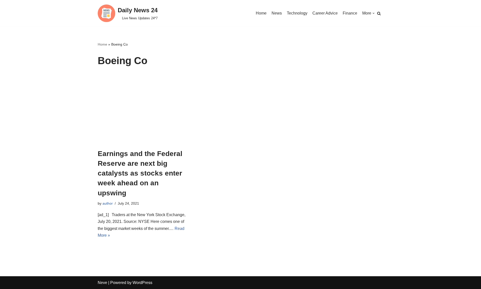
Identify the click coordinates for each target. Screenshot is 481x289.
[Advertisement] (240, 111)
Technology (297, 13)
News (277, 13)
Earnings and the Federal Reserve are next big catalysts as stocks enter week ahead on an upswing (140, 173)
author (107, 203)
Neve (102, 282)
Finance (350, 13)
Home (261, 13)
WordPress (142, 282)
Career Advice (325, 13)
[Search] (379, 13)
